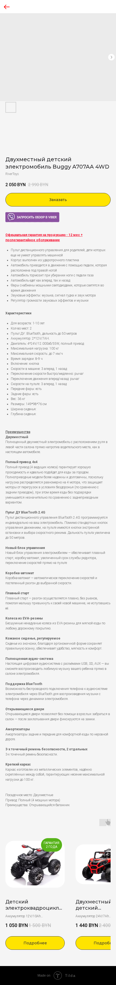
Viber (8, 214)
